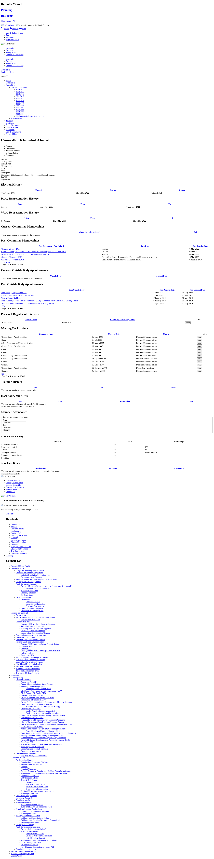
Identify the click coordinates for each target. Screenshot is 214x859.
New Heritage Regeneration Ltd (14, 293)
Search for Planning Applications (29, 809)
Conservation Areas (23, 622)
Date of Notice (31, 320)
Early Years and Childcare (21, 547)
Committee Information (30, 776)
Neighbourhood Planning (26, 753)
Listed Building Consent (35, 838)
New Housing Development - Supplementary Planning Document (46, 724)
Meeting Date (114, 334)
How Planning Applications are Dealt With (37, 847)
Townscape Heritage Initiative (27, 673)
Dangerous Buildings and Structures (30, 570)
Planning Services (18, 758)
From (82, 204)
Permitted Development (35, 606)
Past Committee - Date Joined (51, 246)
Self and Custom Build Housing (23, 851)
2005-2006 (20, 109)
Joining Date (161, 276)
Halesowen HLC (27, 653)
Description (125, 401)
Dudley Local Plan (23, 680)
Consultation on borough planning (34, 749)
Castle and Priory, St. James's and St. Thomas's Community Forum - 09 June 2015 (33, 252)
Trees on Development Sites (37, 789)
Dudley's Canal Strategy (25, 637)
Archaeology (21, 615)
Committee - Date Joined (89, 232)
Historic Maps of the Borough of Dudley (32, 657)
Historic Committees (19, 87)
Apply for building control (26, 584)
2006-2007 (20, 107)
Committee (112, 468)
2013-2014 (20, 92)
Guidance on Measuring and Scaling (35, 818)
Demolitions (25, 599)
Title (101, 387)
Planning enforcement (24, 802)
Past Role (145, 246)
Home (8, 81)
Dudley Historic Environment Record (30, 640)
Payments (9, 37)
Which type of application (31, 831)
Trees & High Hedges (29, 780)
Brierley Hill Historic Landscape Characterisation (40, 644)
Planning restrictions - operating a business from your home (44, 773)
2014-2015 (20, 89)
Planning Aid (16, 675)
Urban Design (16, 856)
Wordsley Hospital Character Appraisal (36, 628)
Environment (16, 531)
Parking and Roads (18, 540)
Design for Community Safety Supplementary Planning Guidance (46, 702)
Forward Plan (11, 134)
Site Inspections (27, 595)
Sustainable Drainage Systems (22, 854)
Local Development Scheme (32, 726)
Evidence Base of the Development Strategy (43, 706)
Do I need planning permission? (33, 829)
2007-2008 (20, 105)
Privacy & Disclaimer (14, 483)
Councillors (10, 83)
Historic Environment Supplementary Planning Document (43, 722)
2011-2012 (20, 96)
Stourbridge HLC (28, 655)
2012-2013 (20, 94)
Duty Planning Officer (29, 778)
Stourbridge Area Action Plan (32, 747)
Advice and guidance (24, 597)
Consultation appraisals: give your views (31, 635)
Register (4, 72)
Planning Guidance (28, 769)
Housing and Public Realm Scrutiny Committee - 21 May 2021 (26, 254)
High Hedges (31, 782)
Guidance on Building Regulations (29, 573)
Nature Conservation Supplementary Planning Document (43, 729)
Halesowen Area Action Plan (32, 718)
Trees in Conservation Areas (37, 787)
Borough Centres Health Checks (38, 689)
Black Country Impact (19, 549)
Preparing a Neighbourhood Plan (34, 755)
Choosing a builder (28, 593)
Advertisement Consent (35, 833)
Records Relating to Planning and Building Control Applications (46, 771)
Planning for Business (29, 793)
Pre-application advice (29, 845)
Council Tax (16, 524)
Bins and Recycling (18, 542)
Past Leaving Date (200, 246)
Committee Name (46, 334)
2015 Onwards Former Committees (29, 116)
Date (35, 387)
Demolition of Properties (35, 604)
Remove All (10, 21)
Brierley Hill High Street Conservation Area (38, 624)
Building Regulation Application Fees (35, 575)
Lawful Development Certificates (39, 836)
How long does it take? (30, 822)
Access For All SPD (29, 682)
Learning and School (19, 535)
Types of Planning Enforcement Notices (36, 807)
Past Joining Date (167, 290)
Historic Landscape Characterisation (30, 642)
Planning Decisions (28, 813)
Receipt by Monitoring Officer (122, 320)
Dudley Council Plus (14, 480)
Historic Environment (19, 613)
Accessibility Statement (15, 487)
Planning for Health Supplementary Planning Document (43, 720)
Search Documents (13, 132)
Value (190, 401)
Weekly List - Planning (25, 825)
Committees (10, 85)
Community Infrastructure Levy (33, 700)
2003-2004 (20, 114)
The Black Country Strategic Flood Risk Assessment (41, 744)
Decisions (10, 123)
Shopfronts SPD (27, 742)
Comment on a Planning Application (35, 811)
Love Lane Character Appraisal (33, 631)
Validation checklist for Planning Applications (38, 840)
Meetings (9, 121)
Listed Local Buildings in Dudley (29, 664)
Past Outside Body (76, 290)
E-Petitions (10, 130)
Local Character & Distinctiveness (29, 662)
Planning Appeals (23, 800)
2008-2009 (20, 103)
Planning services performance (28, 849)
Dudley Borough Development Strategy (36, 704)
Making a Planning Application (28, 816)
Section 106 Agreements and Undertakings (37, 791)
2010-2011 (20, 98)
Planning (14, 538)
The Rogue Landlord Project (32, 805)
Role (196, 232)
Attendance (179, 468)
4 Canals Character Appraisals (32, 626)
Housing (14, 544)
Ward (27, 218)
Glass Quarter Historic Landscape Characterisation (40, 651)
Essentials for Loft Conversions (38, 588)
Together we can (17, 551)
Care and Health (17, 529)
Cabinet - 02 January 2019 (11, 257)
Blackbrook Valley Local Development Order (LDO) (41, 691)
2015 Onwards (17, 118)
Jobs (7, 35)
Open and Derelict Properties (32, 608)
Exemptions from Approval (31, 577)
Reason (182, 190)
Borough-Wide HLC (29, 646)
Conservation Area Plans (30, 619)
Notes (173, 387)
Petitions (24, 767)
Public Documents (13, 125)
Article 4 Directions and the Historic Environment (35, 617)
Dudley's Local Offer (19, 553)
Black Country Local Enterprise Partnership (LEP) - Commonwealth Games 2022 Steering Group (39, 301)
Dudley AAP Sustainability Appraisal (40, 711)
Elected (38, 190)
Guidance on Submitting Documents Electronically (41, 820)
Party (20, 204)
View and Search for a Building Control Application (36, 579)
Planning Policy (17, 677)
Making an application (29, 591)
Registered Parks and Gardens (27, 666)
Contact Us (10, 492)
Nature (166, 334)
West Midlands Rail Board (11, 298)
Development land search (31, 751)
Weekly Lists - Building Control (28, 582)
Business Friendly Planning (26, 796)
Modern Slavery (12, 489)
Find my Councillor (13, 485)
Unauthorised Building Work (32, 611)
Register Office (17, 533)
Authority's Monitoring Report (33, 686)
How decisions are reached (31, 764)
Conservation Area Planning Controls (35, 633)
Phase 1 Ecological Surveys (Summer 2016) (43, 731)
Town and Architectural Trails (27, 671)
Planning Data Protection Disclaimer (35, 762)
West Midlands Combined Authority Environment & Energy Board (27, 303)
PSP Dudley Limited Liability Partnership (17, 295)
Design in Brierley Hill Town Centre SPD (37, 698)
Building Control (17, 568)
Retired (113, 190)
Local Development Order (31, 842)
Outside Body (56, 276)
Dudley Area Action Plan (30, 709)
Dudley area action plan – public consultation (43, 713)
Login (12, 72)
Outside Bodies (12, 127)
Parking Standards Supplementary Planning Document (42, 735)
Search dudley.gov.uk (14, 33)
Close (3, 21)
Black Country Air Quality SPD (33, 693)
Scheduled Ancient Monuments (28, 669)
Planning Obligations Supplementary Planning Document (43, 738)
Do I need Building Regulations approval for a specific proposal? (46, 586)
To (169, 204)
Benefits (14, 526)
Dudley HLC (26, 648)
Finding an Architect (24, 798)
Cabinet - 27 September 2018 (12, 260)
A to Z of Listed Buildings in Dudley (30, 660)
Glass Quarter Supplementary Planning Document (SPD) (43, 715)
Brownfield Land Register (21, 566)
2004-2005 (20, 112)
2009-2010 (20, 101)
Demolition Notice (33, 602)
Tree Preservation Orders (35, 784)
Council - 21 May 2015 (10, 249)
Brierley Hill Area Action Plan (32, 695)
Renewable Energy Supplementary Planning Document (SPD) (45, 740)
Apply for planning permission (28, 827)
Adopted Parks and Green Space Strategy (37, 684)
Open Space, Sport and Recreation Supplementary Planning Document (48, 733)
